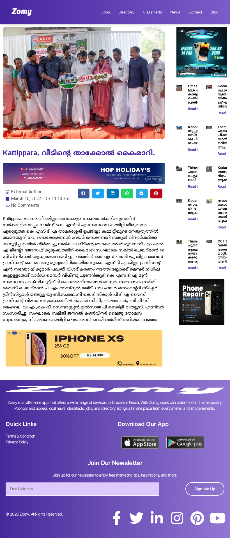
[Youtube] (217, 518)
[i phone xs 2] (84, 365)
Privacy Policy (17, 441)
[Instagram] (177, 518)
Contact (195, 12)
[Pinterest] (197, 518)
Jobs (106, 12)
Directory (126, 12)
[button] (84, 193)
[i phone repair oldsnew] (201, 323)
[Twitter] (137, 518)
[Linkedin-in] (157, 518)
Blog (215, 12)
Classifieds (152, 12)
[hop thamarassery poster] (84, 182)
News (175, 12)
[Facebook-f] (116, 518)
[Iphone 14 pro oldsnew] (201, 76)
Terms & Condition (20, 436)
